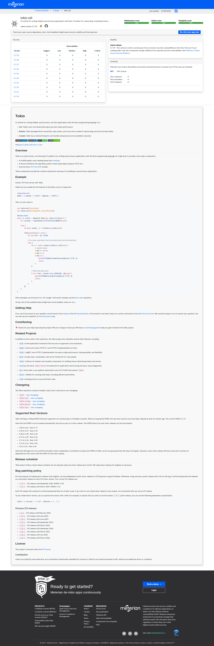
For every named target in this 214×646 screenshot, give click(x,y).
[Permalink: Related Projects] (13, 339)
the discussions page (47, 316)
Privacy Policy (87, 623)
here (40, 298)
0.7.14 (16, 78)
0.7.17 (16, 64)
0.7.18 (16, 60)
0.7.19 (16, 55)
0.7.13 (16, 83)
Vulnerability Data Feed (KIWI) (44, 622)
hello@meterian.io (158, 633)
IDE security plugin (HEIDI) (45, 626)
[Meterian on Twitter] (124, 634)
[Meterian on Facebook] (130, 634)
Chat (40, 145)
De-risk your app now (189, 32)
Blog (85, 615)
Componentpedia (41, 10)
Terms (86, 618)
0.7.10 (16, 96)
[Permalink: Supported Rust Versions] (13, 418)
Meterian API (101, 615)
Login (154, 590)
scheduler (56, 161)
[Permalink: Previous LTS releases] (13, 512)
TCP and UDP (36, 167)
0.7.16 (16, 69)
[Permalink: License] (13, 549)
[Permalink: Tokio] (13, 122)
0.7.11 (16, 92)
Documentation (102, 612)
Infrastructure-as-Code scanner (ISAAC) (44, 616)
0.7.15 (16, 74)
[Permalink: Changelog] (13, 390)
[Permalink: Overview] (13, 156)
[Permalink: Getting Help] (13, 313)
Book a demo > (154, 584)
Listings (56, 10)
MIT (112, 71)
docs (73, 302)
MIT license (46, 549)
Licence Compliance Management (67, 615)
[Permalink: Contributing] (13, 327)
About (86, 609)
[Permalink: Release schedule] (13, 465)
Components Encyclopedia (106, 621)
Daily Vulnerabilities (104, 618)
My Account (101, 609)
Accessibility (88, 627)
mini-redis (79, 298)
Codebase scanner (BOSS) (45, 609)
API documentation (81, 314)
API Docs (33, 145)
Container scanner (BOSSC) (45, 612)
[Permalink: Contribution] (13, 559)
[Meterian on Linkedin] (136, 634)
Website (18, 145)
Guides (26, 145)
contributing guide (91, 328)
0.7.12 (16, 87)
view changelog (32, 395)
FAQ (98, 625)
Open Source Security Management (67, 610)
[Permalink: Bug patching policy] (13, 476)
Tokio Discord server (146, 314)
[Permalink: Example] (13, 182)
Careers (87, 612)
